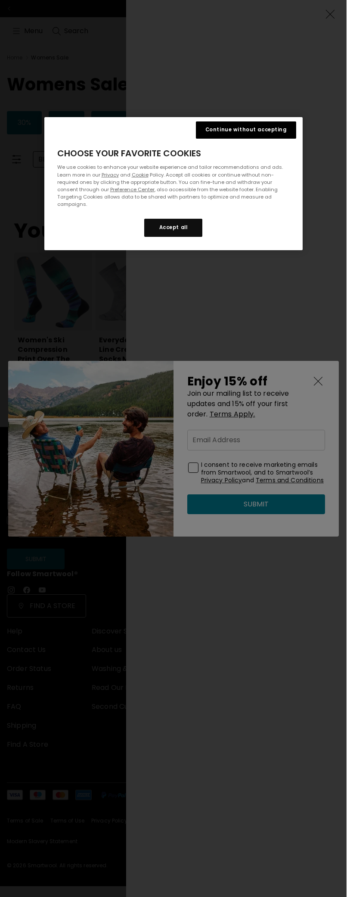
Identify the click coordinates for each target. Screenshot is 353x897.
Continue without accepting (246, 129)
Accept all (173, 227)
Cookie (140, 174)
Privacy (110, 174)
